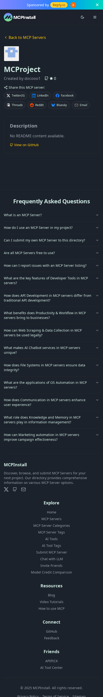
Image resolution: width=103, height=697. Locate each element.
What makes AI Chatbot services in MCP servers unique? (42, 350)
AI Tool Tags (51, 545)
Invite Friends (51, 565)
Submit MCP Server (51, 552)
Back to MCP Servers (27, 37)
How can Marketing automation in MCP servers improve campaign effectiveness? (41, 437)
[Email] (23, 489)
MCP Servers (51, 519)
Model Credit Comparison (51, 572)
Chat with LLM (51, 559)
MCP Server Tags (51, 532)
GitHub (51, 631)
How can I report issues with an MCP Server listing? (45, 265)
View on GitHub (26, 145)
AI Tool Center (51, 667)
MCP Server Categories (51, 525)
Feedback (51, 638)
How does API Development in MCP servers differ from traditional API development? (47, 297)
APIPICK (51, 661)
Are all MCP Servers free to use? (29, 253)
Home (51, 512)
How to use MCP (51, 608)
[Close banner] (97, 5)
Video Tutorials (51, 602)
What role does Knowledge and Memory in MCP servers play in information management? (42, 419)
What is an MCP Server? (23, 215)
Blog (51, 595)
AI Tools (51, 539)
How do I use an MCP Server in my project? (38, 227)
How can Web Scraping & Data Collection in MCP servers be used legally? (43, 332)
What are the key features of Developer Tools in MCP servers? (46, 280)
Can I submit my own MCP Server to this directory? (44, 240)
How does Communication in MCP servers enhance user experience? (45, 402)
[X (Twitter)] (6, 489)
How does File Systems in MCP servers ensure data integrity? (44, 367)
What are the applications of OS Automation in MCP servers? (45, 385)
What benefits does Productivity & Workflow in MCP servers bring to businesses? (45, 315)
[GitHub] (14, 489)
